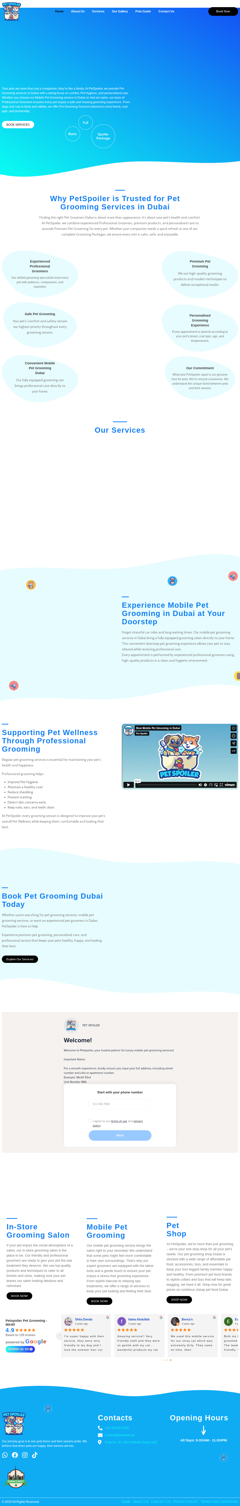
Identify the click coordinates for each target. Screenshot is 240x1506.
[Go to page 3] (170, 1360)
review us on (18, 1349)
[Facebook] (15, 1455)
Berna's (187, 1319)
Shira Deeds (83, 1319)
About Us (78, 11)
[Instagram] (25, 1455)
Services (98, 11)
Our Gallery (120, 11)
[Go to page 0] (161, 1360)
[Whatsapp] (5, 1455)
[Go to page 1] (164, 1360)
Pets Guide (143, 11)
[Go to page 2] (167, 1360)
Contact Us (166, 11)
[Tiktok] (35, 1455)
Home (59, 11)
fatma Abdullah (139, 1319)
